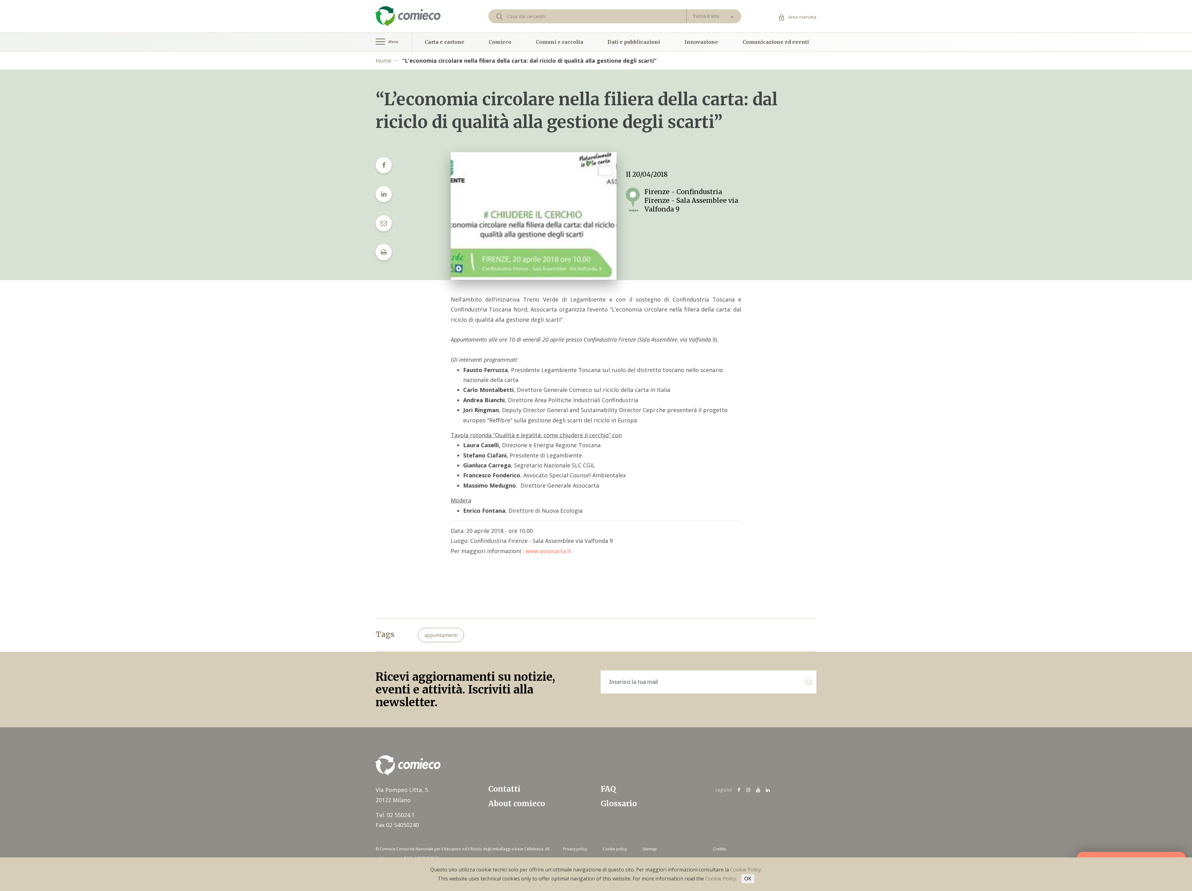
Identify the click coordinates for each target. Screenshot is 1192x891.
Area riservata (801, 17)
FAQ (608, 789)
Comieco (500, 42)
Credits (719, 849)
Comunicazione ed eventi (776, 42)
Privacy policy (575, 849)
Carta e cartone (444, 42)
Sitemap (650, 849)
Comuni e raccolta (559, 42)
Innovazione (701, 42)
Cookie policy (615, 849)
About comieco (516, 803)
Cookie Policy (745, 869)
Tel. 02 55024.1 (395, 815)
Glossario (619, 803)
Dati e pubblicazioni (633, 42)
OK (747, 878)
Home (383, 60)
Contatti (504, 789)
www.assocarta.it (548, 551)
